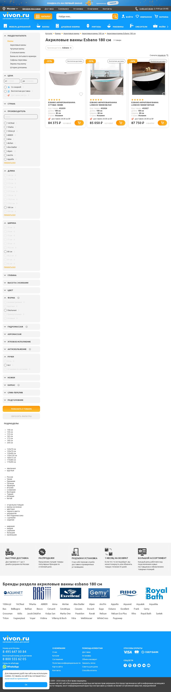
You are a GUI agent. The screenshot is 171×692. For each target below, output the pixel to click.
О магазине (93, 9)
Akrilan (65, 604)
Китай (9, 498)
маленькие (12, 535)
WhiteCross (102, 618)
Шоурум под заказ (31, 9)
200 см (10, 443)
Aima (54, 604)
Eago (101, 609)
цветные (11, 509)
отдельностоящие (15, 505)
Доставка (49, 9)
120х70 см (11, 449)
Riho (134, 613)
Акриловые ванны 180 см (93, 33)
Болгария (11, 492)
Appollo (114, 604)
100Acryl (7, 604)
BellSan (28, 609)
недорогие (12, 513)
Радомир (117, 618)
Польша (10, 483)
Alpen (92, 604)
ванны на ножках (14, 507)
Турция (10, 494)
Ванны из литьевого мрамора (23, 56)
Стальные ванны (17, 52)
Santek (159, 613)
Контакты (107, 9)
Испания (10, 496)
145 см (10, 432)
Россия (10, 477)
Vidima (43, 618)
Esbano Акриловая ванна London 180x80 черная (144, 103)
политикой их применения (16, 679)
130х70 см (11, 451)
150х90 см (11, 453)
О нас (54, 652)
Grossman (8, 613)
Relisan (103, 613)
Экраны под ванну (18, 64)
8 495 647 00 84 (14, 651)
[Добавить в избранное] (81, 94)
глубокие (11, 530)
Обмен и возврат (89, 659)
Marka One (65, 613)
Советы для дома (90, 667)
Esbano (112, 609)
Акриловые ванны (18, 45)
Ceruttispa (65, 609)
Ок (26, 685)
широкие (11, 526)
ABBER (44, 604)
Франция (11, 485)
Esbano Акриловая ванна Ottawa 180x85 (61, 103)
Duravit (90, 609)
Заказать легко (88, 663)
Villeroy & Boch (59, 618)
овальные (11, 468)
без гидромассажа (15, 515)
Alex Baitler (79, 604)
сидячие (10, 520)
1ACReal (20, 604)
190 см (10, 440)
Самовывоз (63, 9)
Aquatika (153, 604)
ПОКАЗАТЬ (21, 409)
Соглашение (57, 659)
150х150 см (12, 455)
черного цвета (13, 511)
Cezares (78, 609)
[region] (21, 142)
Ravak (92, 613)
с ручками (11, 518)
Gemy (146, 609)
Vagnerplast (19, 618)
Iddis (19, 613)
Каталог (49, 33)
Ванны (10, 41)
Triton (6, 618)
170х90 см (11, 462)
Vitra (73, 618)
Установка (78, 9)
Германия (11, 481)
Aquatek (140, 604)
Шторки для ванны (18, 67)
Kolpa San (50, 613)
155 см (10, 434)
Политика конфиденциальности (66, 663)
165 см (10, 436)
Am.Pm (103, 604)
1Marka (32, 604)
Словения (11, 490)
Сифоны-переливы (18, 60)
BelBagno (15, 609)
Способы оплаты (89, 670)
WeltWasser (86, 618)
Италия (10, 488)
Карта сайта (57, 667)
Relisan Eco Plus (119, 613)
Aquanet (127, 604)
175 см (10, 438)
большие (11, 533)
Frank (136, 609)
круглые (10, 470)
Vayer (32, 618)
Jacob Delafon (34, 613)
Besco (40, 609)
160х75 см (11, 458)
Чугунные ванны (17, 49)
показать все (9, 162)
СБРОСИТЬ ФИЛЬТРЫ (21, 416)
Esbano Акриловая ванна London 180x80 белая (103, 103)
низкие (10, 528)
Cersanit (51, 609)
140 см (10, 430)
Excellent (125, 609)
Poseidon (79, 613)
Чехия (9, 479)
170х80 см (11, 460)
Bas (4, 609)
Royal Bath (146, 613)
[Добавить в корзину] (79, 122)
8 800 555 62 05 (14, 659)
